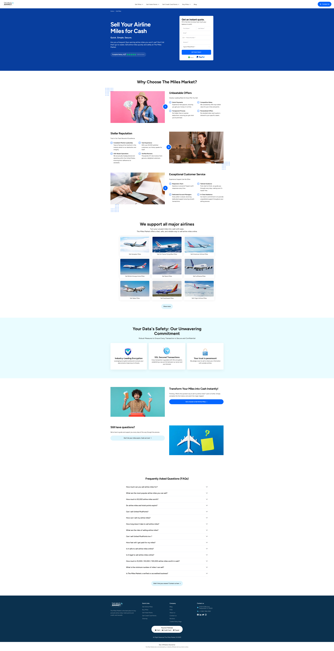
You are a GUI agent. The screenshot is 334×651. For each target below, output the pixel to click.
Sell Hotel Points (147, 612)
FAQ (171, 610)
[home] (8, 4)
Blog (195, 4)
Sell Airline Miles (147, 607)
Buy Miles (145, 610)
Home (112, 11)
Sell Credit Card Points (149, 615)
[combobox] (184, 38)
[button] (139, 4)
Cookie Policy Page (176, 621)
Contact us (173, 615)
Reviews (172, 618)
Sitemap (144, 618)
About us (172, 612)
